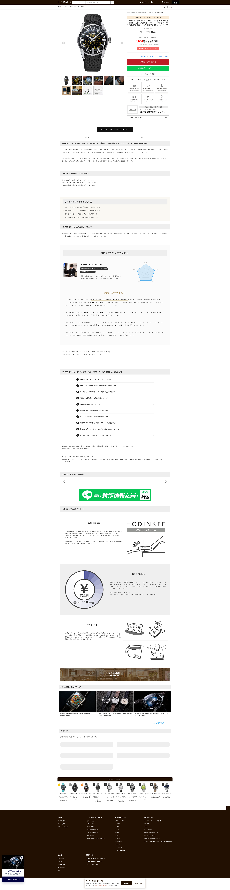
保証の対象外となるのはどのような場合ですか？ (95, 410)
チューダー (118, 841)
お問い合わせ (169, 7)
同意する (126, 883)
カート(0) (166, 2)
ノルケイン (118, 847)
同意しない (138, 883)
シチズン (117, 824)
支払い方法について (92, 829)
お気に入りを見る (63, 827)
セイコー (117, 827)
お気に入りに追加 (149, 74)
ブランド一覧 (65, 6)
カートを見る (61, 824)
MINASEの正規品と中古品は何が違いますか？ (94, 398)
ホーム (59, 6)
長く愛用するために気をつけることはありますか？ (95, 435)
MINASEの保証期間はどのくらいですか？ (93, 404)
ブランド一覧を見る (121, 850)
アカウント (156, 2)
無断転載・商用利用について (152, 838)
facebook (60, 867)
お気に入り (145, 2)
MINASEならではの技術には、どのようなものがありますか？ (99, 386)
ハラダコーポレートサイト (151, 821)
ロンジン (117, 844)
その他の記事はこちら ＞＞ (160, 723)
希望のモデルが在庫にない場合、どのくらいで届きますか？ (98, 423)
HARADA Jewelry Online (93, 861)
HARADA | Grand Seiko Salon (95, 858)
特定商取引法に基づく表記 (151, 832)
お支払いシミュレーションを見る (148, 49)
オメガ (117, 832)
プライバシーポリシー (150, 835)
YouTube (60, 858)
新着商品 (83, 6)
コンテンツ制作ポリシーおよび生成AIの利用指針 (158, 841)
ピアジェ (117, 838)
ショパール (118, 835)
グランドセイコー (120, 821)
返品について (90, 835)
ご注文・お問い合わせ (148, 62)
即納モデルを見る (13, 879)
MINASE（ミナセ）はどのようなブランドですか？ (95, 379)
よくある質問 (142, 56)
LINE (59, 861)
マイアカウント (62, 821)
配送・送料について (92, 832)
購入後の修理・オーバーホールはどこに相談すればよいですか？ (99, 429)
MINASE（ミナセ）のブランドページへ (114, 129)
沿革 (145, 827)
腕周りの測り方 (163, 56)
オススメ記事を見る (75, 6)
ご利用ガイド (153, 56)
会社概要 (146, 824)
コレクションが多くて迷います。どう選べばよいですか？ (97, 392)
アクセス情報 (148, 829)
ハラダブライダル (92, 864)
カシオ (117, 829)
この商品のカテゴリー (136, 117)
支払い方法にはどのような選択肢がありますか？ (95, 417)
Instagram (61, 864)
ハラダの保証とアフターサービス (96, 838)
